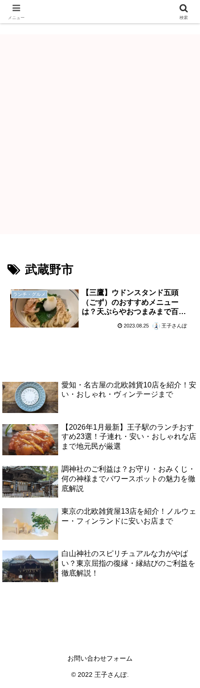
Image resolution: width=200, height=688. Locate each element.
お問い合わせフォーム (100, 658)
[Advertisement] (100, 134)
